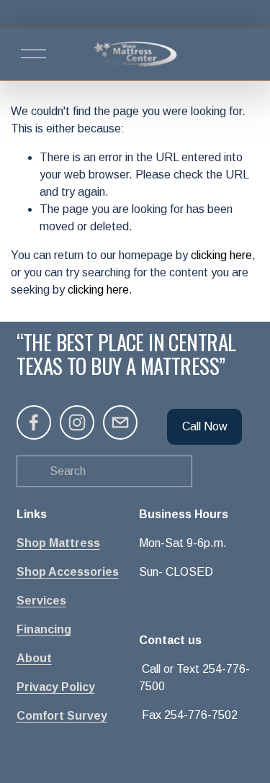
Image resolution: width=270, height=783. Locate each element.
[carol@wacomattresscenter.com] (120, 422)
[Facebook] (34, 422)
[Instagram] (77, 422)
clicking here (221, 255)
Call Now (205, 426)
